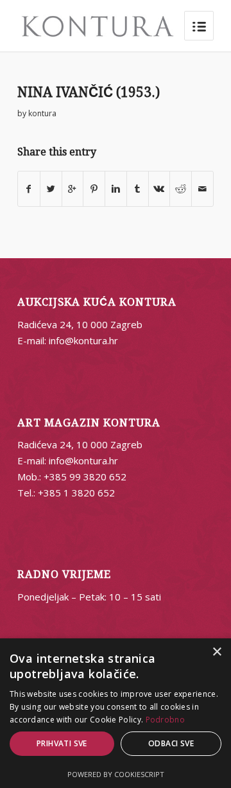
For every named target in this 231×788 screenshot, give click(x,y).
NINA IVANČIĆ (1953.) (88, 92)
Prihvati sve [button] (62, 743)
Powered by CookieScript (115, 774)
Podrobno (165, 719)
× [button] (216, 652)
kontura (42, 113)
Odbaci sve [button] (171, 743)
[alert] (115, 713)
